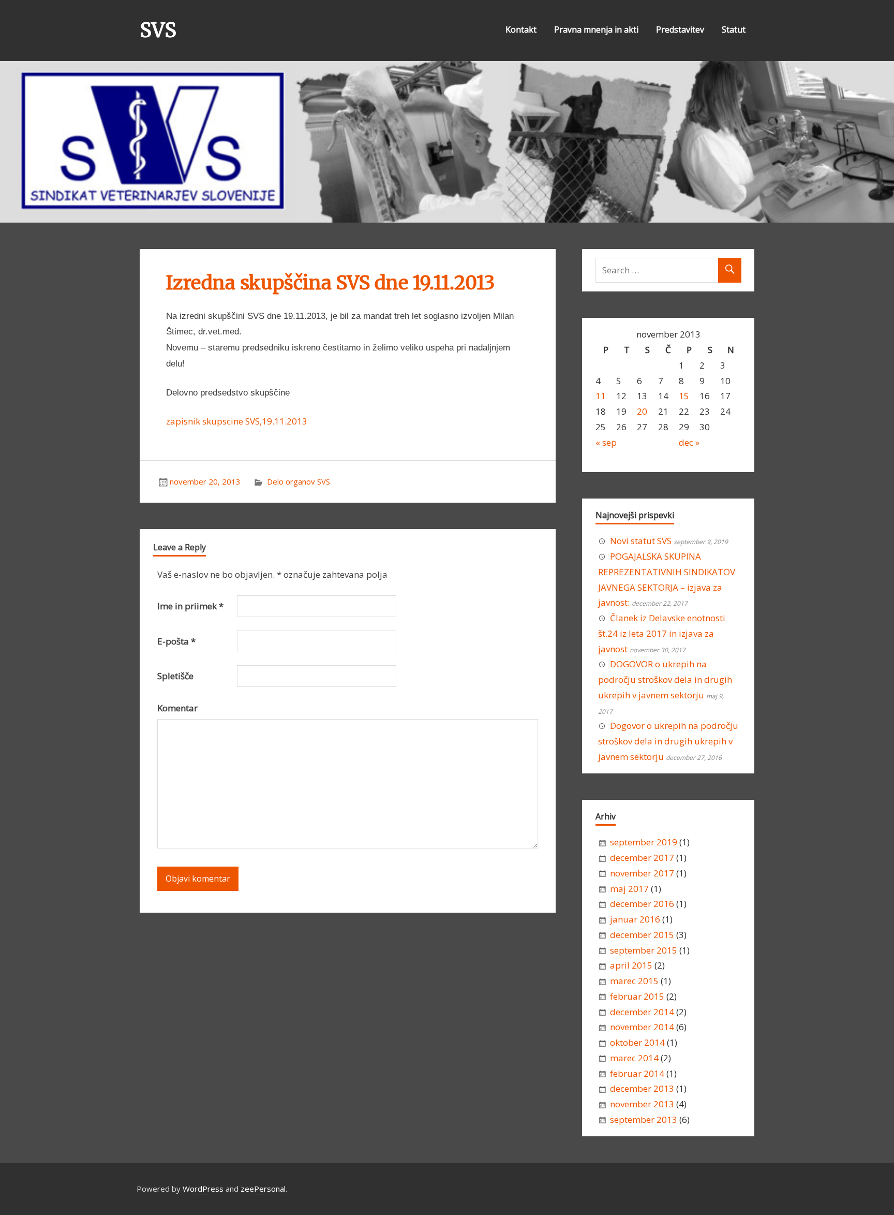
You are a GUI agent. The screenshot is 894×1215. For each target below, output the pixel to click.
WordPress (203, 1188)
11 (600, 396)
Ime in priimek (190, 606)
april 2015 (631, 965)
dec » (689, 442)
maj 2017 (629, 889)
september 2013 (643, 1119)
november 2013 (642, 1104)
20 (642, 411)
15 (684, 396)
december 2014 (642, 1012)
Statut (734, 29)
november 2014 (642, 1027)
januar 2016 (635, 919)
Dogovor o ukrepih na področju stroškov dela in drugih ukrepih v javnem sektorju (668, 741)
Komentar (177, 708)
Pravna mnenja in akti (596, 29)
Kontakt (521, 29)
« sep (606, 442)
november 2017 (642, 873)
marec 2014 (634, 1058)
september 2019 (643, 842)
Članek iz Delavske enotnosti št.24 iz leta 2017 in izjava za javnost (661, 633)
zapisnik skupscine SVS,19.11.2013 (236, 421)
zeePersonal (263, 1188)
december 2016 (642, 904)
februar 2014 (637, 1073)
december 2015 (642, 935)
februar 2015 (637, 996)
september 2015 (643, 950)
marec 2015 (634, 981)
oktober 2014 (637, 1042)
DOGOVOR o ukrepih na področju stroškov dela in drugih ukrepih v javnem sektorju (665, 679)
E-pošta (176, 641)
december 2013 (642, 1088)
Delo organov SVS (298, 481)
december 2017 (642, 857)
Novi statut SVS (641, 541)
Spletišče (175, 676)
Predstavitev (680, 29)
